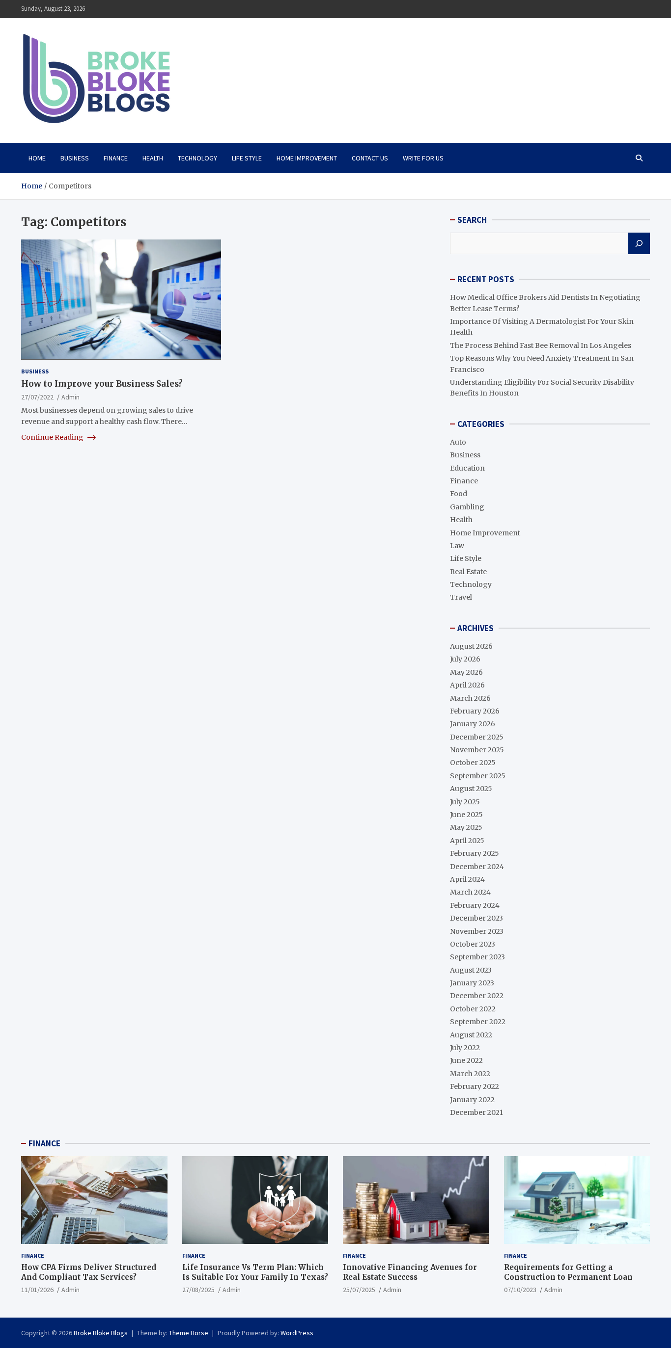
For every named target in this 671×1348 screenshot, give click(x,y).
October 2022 (473, 1008)
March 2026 (470, 698)
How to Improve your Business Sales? (102, 383)
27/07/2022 (37, 396)
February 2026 (475, 711)
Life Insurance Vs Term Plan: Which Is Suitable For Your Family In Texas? (255, 1272)
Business (74, 158)
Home (37, 158)
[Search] (639, 243)
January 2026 (472, 723)
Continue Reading (53, 436)
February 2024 (475, 905)
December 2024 (477, 866)
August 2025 (471, 788)
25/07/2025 (359, 1289)
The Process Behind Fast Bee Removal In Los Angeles (540, 345)
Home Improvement (307, 158)
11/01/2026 (37, 1289)
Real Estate (468, 571)
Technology (197, 158)
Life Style (247, 158)
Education (467, 468)
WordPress (296, 1332)
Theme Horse (188, 1332)
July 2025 (465, 801)
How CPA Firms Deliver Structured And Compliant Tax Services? (88, 1272)
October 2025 (473, 762)
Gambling (467, 506)
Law (457, 545)
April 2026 (467, 685)
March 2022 (470, 1073)
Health (152, 158)
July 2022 (465, 1047)
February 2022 (474, 1086)
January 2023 (472, 982)
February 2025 (474, 853)
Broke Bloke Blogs (101, 1332)
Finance (116, 158)
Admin (70, 396)
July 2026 (465, 659)
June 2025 (466, 814)
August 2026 (471, 646)
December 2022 (476, 995)
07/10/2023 (520, 1289)
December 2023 (476, 918)
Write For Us (423, 158)
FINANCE (44, 1143)
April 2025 (467, 840)
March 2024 (470, 892)
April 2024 (467, 879)
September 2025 (477, 775)
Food (458, 493)
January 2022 (472, 1099)
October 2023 (472, 944)
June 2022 (466, 1060)
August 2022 (471, 1035)
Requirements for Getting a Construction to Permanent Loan (568, 1272)
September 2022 (477, 1021)
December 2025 (476, 737)
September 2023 (477, 956)
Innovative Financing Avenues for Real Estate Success (410, 1272)
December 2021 (476, 1112)
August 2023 (471, 970)
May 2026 (466, 672)
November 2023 (476, 931)
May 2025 (466, 827)
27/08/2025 (198, 1289)
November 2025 (477, 749)
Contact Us (370, 158)
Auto (458, 442)
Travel (461, 597)
